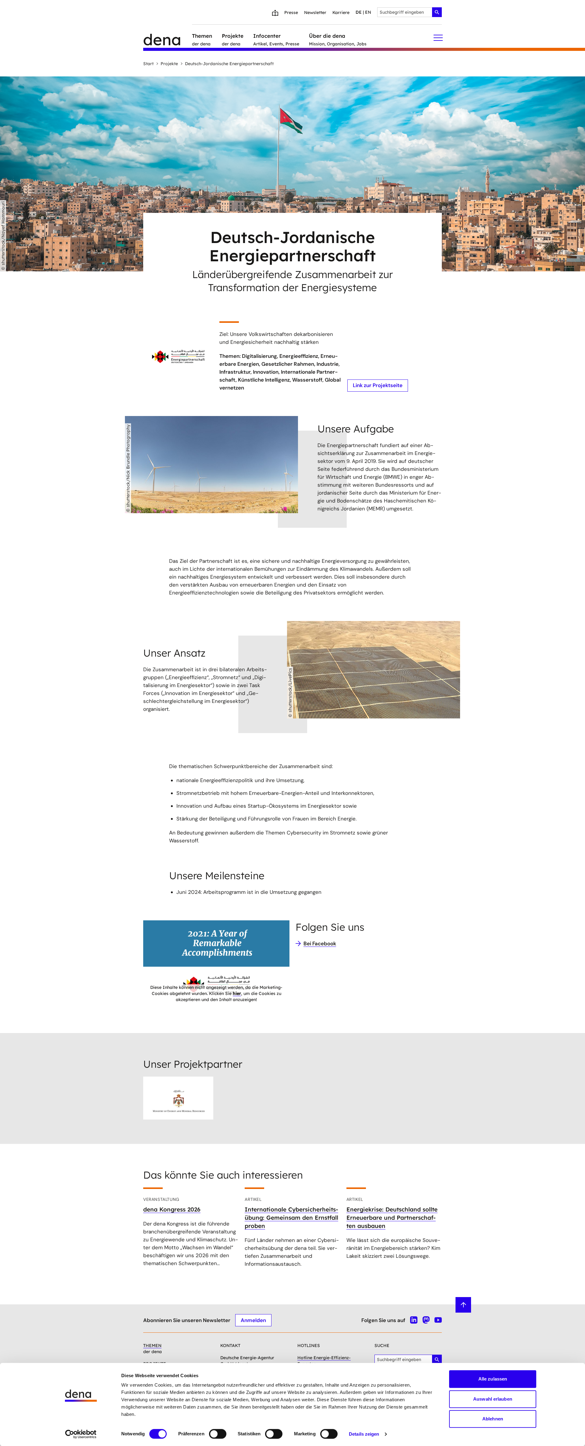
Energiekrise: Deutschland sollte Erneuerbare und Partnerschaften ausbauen (392, 1217)
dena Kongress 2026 (171, 1209)
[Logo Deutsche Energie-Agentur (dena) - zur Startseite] (167, 38)
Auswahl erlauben (492, 1399)
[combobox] (409, 12)
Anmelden (253, 1320)
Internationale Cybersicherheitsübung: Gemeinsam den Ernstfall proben (291, 1217)
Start (148, 63)
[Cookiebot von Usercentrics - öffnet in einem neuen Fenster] (81, 1434)
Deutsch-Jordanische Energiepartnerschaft (229, 63)
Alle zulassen (492, 1378)
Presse (291, 12)
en (368, 12)
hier (237, 993)
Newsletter (315, 12)
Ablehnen (492, 1418)
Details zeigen (364, 1434)
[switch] (217, 1434)
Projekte (169, 63)
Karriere (340, 12)
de (359, 12)
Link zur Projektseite (377, 385)
